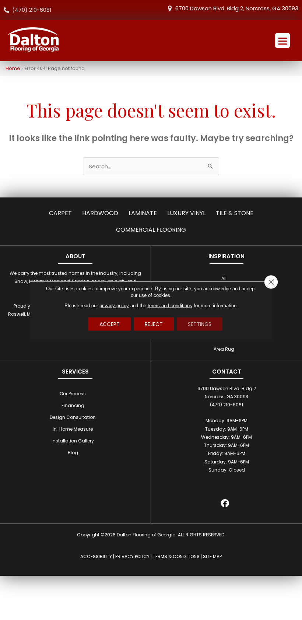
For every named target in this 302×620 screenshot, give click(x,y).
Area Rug (224, 349)
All (223, 278)
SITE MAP (212, 556)
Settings (199, 323)
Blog (73, 452)
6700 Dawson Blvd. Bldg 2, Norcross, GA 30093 (236, 8)
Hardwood (100, 213)
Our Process (73, 393)
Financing (73, 405)
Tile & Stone (234, 213)
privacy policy (114, 305)
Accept (109, 323)
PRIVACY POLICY (132, 556)
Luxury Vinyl (186, 213)
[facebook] (225, 504)
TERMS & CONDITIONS (176, 556)
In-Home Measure (73, 429)
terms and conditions (170, 305)
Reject (154, 323)
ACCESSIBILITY (96, 556)
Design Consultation (73, 417)
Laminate (143, 213)
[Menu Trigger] (282, 40)
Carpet (60, 213)
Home (13, 68)
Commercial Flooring (151, 229)
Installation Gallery (73, 441)
